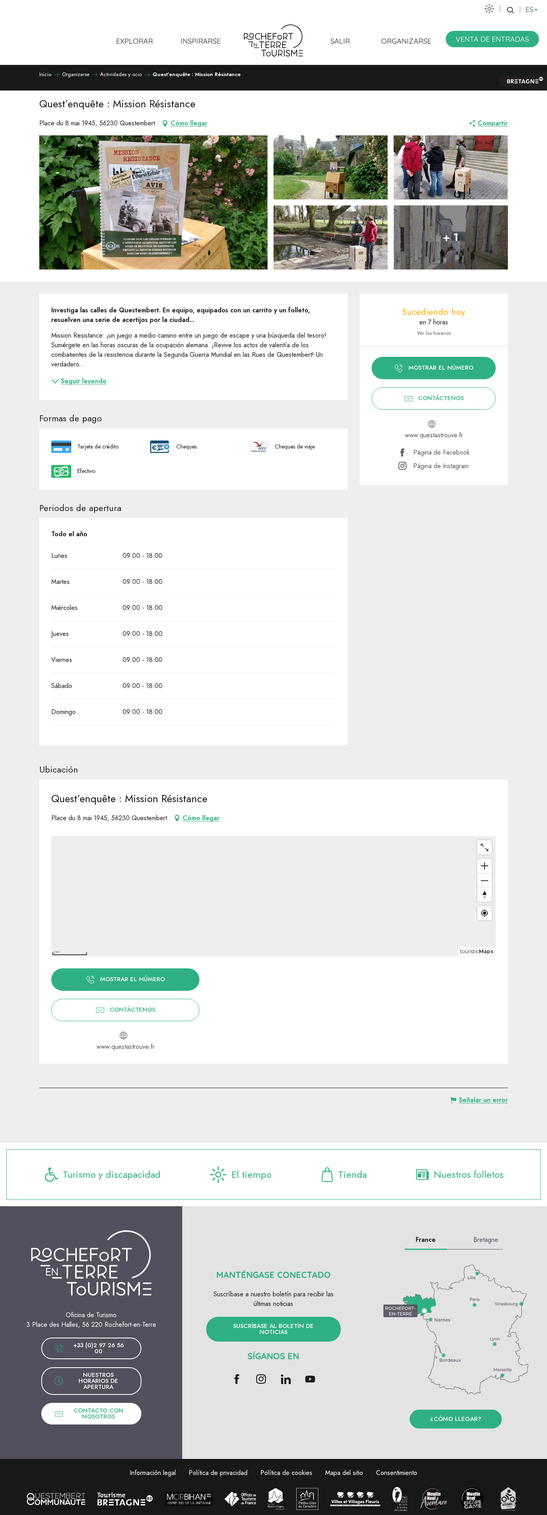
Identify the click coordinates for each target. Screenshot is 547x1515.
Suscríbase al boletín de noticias (273, 1329)
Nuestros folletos (469, 1174)
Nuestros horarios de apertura (98, 1380)
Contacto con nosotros (98, 1413)
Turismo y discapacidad (112, 1174)
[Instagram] (261, 1380)
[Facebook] (237, 1380)
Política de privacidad (218, 1472)
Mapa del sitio (344, 1472)
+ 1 (451, 237)
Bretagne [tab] (485, 1239)
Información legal (153, 1472)
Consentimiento (396, 1472)
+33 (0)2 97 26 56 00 (98, 1348)
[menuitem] (134, 40)
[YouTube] (310, 1380)
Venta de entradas (492, 39)
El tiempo (251, 1174)
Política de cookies (286, 1472)
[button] (510, 10)
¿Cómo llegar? (455, 1418)
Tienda (352, 1174)
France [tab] (426, 1239)
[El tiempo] (489, 8)
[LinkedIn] (286, 1380)
